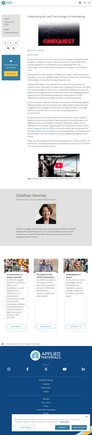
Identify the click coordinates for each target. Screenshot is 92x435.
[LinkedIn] (83, 369)
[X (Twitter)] (46, 369)
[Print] (13, 48)
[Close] (86, 416)
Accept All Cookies (79, 427)
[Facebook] (27, 369)
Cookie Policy (64, 422)
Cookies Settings (25, 427)
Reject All (62, 427)
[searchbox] (89, 3)
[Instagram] (8, 369)
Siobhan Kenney (37, 50)
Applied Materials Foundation (43, 131)
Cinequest (73, 62)
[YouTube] (64, 369)
